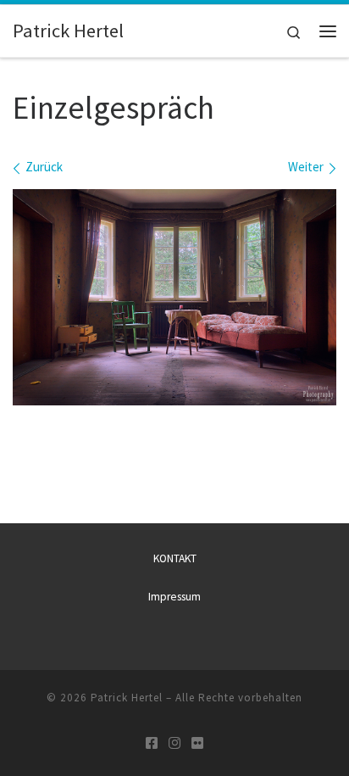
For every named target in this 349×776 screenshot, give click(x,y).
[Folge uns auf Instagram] (174, 743)
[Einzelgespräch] (174, 297)
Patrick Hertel (127, 697)
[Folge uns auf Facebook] (152, 743)
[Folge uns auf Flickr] (197, 743)
